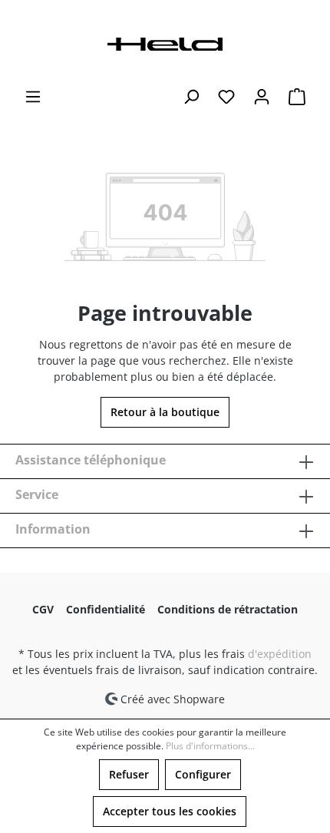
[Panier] (297, 96)
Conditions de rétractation (227, 609)
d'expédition (280, 653)
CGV (43, 609)
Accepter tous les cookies (169, 811)
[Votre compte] (261, 96)
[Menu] (33, 96)
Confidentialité (105, 609)
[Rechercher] (191, 96)
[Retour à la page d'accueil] (165, 42)
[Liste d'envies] (226, 96)
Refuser (129, 774)
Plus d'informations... (210, 745)
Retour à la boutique (165, 412)
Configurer (203, 774)
